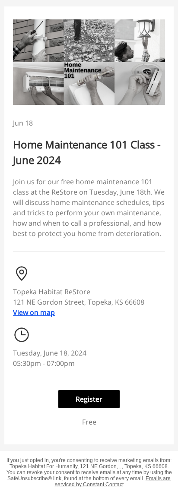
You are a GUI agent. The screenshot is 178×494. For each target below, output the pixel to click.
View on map (34, 312)
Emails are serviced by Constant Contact (113, 481)
